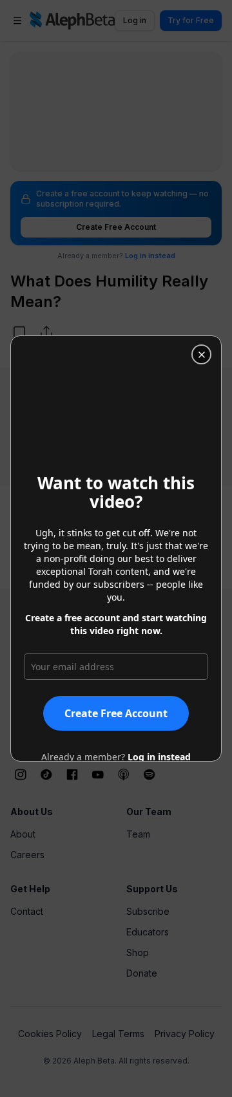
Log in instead (159, 757)
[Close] (201, 354)
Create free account (116, 713)
